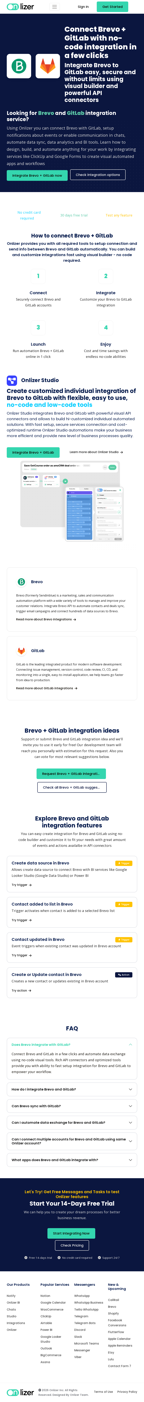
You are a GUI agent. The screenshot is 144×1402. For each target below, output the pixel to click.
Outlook (46, 1348)
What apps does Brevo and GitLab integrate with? (55, 1160)
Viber (78, 1357)
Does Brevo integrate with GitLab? (41, 1044)
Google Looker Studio (50, 1339)
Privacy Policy (127, 1392)
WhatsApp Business (88, 1303)
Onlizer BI (13, 1303)
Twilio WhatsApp (86, 1309)
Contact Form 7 (119, 1366)
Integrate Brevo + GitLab (33, 452)
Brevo (112, 1307)
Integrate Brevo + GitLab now (37, 175)
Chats (11, 1309)
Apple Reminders (120, 1346)
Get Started (112, 6)
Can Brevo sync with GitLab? (36, 1106)
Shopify (113, 1313)
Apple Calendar (119, 1339)
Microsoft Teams (86, 1343)
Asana (45, 1362)
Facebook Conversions (117, 1322)
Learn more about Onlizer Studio (94, 452)
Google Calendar (53, 1303)
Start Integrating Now (71, 1233)
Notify (11, 1296)
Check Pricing (72, 1245)
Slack (78, 1337)
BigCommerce (50, 1355)
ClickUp (45, 1316)
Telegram (81, 1316)
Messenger (82, 1350)
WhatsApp (82, 1296)
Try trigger (20, 885)
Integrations (16, 1323)
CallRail (113, 1300)
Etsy (111, 1352)
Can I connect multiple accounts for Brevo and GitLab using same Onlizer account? (69, 1141)
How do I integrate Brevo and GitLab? (44, 1089)
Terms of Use (103, 1392)
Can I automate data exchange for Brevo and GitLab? (58, 1122)
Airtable (46, 1323)
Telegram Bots (85, 1323)
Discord (80, 1330)
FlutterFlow (116, 1332)
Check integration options (98, 174)
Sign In (83, 6)
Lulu (111, 1359)
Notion (45, 1296)
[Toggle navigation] (54, 7)
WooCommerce (51, 1309)
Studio (11, 1316)
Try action (20, 990)
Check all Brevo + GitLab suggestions (74, 787)
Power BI (46, 1330)
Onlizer (12, 1330)
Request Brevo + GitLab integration (72, 773)
